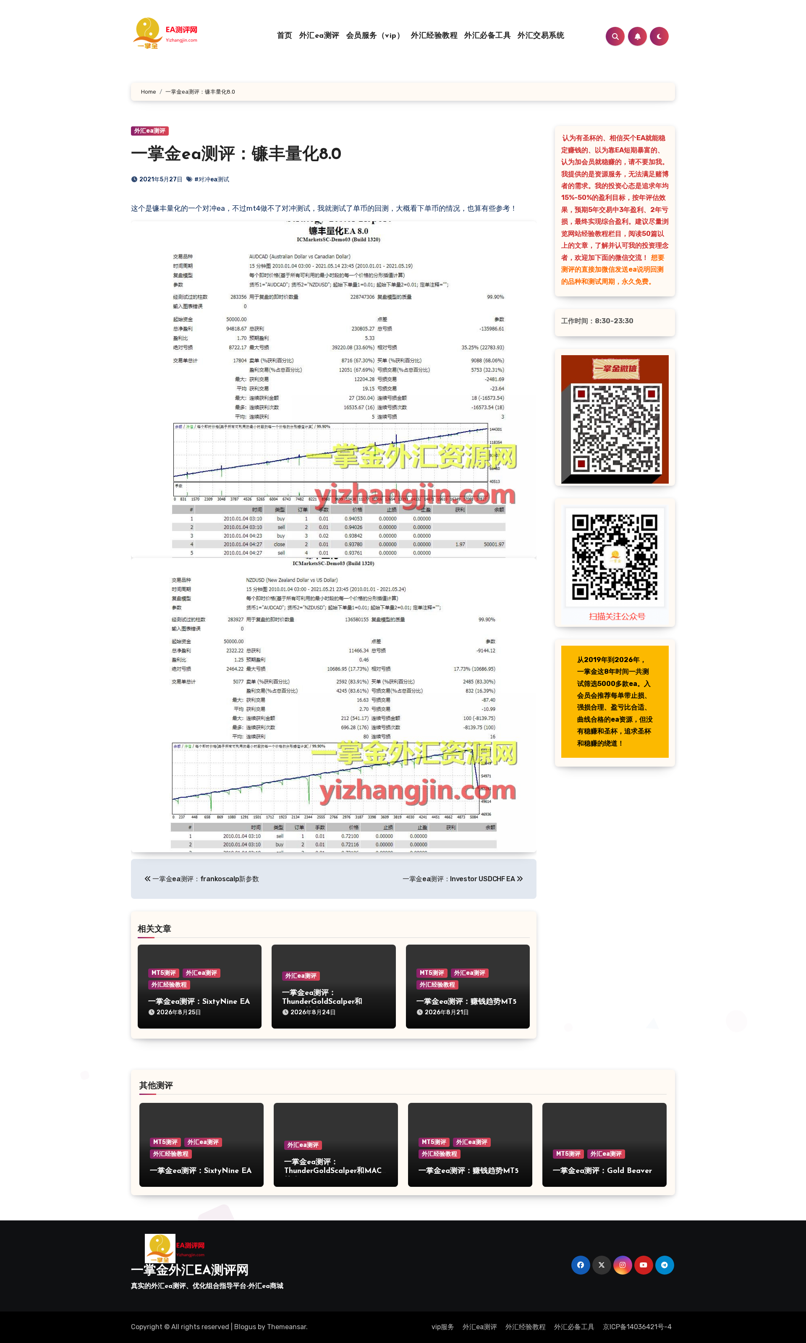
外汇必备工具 (487, 36)
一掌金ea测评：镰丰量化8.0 (236, 155)
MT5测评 (164, 972)
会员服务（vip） (375, 36)
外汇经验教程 (434, 36)
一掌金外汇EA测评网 (190, 1271)
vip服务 (443, 1327)
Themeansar (286, 1327)
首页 (285, 36)
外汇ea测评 (319, 36)
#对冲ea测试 (211, 179)
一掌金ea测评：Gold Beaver (602, 1171)
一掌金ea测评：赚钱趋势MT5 (466, 1002)
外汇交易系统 (541, 36)
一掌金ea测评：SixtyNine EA (199, 1002)
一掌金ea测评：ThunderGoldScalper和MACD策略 (322, 1002)
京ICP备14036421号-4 (637, 1327)
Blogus (245, 1327)
